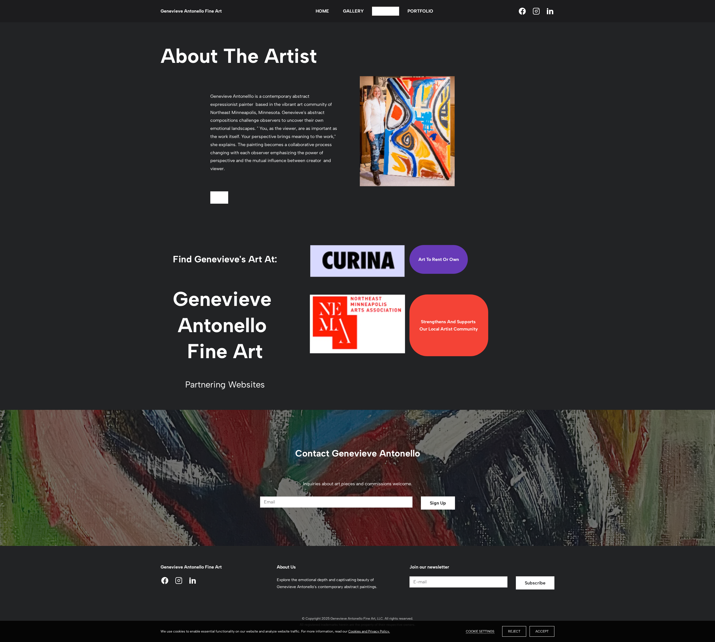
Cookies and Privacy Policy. (369, 631)
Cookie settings (480, 631)
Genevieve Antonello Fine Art (191, 11)
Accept (542, 631)
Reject (514, 631)
